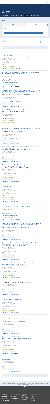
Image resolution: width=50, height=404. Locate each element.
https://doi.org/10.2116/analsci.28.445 (12, 101)
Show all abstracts (44, 41)
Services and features (15, 394)
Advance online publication (16, 15)
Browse (36, 24)
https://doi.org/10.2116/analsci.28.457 (12, 138)
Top (25, 386)
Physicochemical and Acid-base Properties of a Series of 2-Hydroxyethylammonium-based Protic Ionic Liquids (15, 165)
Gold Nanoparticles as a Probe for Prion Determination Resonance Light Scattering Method (19, 185)
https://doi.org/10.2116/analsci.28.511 (12, 290)
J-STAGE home (4, 18)
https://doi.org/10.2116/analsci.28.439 (12, 82)
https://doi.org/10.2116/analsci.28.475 (12, 195)
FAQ (32, 396)
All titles (3, 392)
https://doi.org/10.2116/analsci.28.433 (12, 64)
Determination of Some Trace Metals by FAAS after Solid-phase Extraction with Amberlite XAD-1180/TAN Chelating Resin (20, 298)
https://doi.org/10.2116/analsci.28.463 (12, 156)
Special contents (24, 397)
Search (12, 24)
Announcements (6, 359)
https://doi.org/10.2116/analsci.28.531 (12, 366)
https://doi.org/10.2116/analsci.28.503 (12, 273)
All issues (27, 15)
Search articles (5, 398)
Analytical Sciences (11, 18)
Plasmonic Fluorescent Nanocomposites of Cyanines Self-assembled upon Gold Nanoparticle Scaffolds (20, 54)
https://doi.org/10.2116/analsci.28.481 (12, 215)
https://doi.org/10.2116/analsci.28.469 (12, 175)
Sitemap (33, 400)
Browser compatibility (35, 394)
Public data (13, 396)
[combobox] (11, 28)
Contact (32, 398)
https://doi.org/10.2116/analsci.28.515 (12, 308)
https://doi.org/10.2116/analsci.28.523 (12, 328)
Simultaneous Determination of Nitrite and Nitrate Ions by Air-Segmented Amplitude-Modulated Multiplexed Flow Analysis (19, 319)
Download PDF (14, 68)
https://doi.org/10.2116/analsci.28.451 (12, 118)
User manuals (34, 392)
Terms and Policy (14, 398)
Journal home (5, 15)
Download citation (35, 42)
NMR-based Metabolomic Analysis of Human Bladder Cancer (16, 109)
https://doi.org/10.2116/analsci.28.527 (12, 347)
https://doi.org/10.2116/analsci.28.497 (12, 253)
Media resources (24, 399)
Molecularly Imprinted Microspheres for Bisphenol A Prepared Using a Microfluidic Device (21, 129)
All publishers (4, 396)
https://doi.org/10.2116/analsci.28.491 (12, 234)
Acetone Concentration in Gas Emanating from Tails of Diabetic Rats (18, 281)
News (22, 392)
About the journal (35, 15)
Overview (13, 392)
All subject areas (5, 394)
